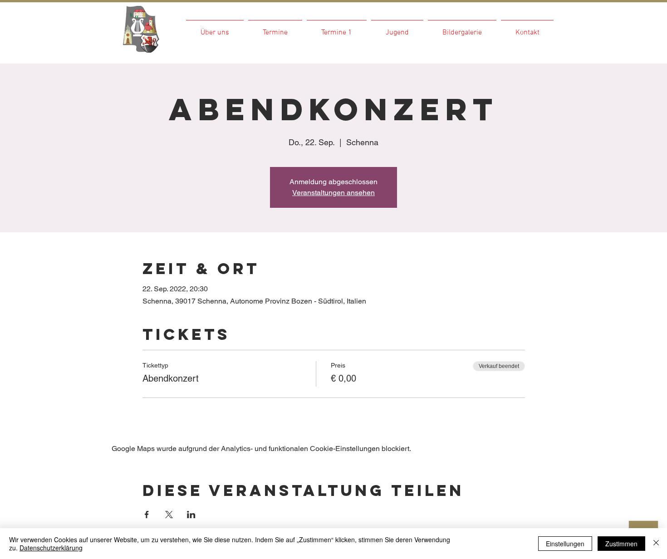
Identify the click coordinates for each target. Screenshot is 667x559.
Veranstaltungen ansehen (333, 192)
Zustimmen (621, 543)
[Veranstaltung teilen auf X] (169, 514)
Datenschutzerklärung (51, 547)
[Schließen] (656, 543)
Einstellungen (565, 543)
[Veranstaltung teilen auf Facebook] (146, 514)
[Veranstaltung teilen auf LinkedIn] (191, 514)
